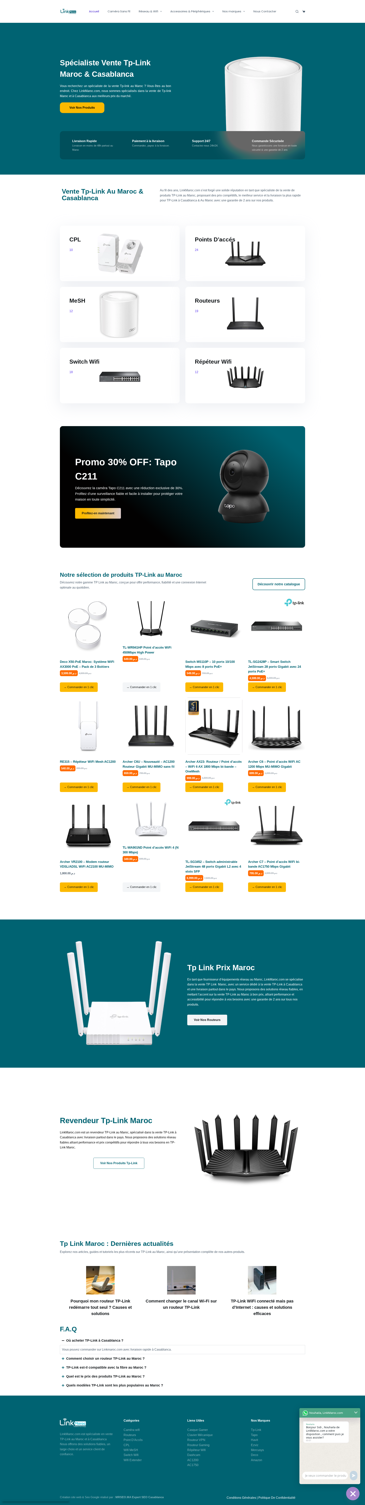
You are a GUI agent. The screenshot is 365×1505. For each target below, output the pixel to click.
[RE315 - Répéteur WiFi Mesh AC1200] (88, 726)
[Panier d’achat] (303, 11)
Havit (254, 1440)
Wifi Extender (133, 1460)
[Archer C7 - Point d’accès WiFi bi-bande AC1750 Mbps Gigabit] (276, 826)
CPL (127, 1445)
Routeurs (130, 1435)
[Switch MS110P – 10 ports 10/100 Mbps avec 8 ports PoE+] (213, 626)
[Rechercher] (297, 11)
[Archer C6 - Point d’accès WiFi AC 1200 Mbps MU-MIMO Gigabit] (276, 726)
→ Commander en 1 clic (79, 687)
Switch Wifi (131, 1455)
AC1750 (192, 1465)
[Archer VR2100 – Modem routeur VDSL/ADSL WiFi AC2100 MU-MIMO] (88, 826)
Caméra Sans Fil (119, 11)
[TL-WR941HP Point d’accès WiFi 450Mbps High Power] (151, 619)
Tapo (254, 1435)
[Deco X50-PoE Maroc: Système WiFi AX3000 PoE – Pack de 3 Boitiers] (88, 626)
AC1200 (192, 1460)
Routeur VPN (196, 1440)
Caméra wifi (132, 1429)
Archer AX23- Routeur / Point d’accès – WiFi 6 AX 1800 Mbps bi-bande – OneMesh (213, 766)
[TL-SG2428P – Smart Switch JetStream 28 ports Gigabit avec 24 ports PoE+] (276, 626)
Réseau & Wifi (148, 11)
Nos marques (231, 11)
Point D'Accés (133, 1440)
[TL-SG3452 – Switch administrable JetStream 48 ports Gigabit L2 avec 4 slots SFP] (213, 826)
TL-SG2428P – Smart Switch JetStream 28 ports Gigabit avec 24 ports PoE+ (274, 666)
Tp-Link (256, 1429)
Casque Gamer (197, 1429)
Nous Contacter (264, 11)
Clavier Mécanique (200, 1435)
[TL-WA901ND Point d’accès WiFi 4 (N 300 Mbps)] (151, 819)
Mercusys (257, 1450)
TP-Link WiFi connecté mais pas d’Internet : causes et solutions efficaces (262, 1307)
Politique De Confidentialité (276, 1497)
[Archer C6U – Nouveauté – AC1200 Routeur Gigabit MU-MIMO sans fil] (151, 726)
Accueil (94, 11)
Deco (254, 1455)
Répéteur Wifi (196, 1450)
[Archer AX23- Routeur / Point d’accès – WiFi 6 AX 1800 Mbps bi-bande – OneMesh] (213, 726)
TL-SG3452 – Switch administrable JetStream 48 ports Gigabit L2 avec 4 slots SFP (213, 866)
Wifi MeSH (131, 1450)
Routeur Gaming (198, 1445)
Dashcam (193, 1455)
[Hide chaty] (352, 1493)
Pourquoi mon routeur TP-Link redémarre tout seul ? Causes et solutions (100, 1307)
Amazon (256, 1460)
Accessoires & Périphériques (190, 11)
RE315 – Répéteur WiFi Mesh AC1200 (88, 762)
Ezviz (254, 1445)
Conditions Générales (241, 1497)
